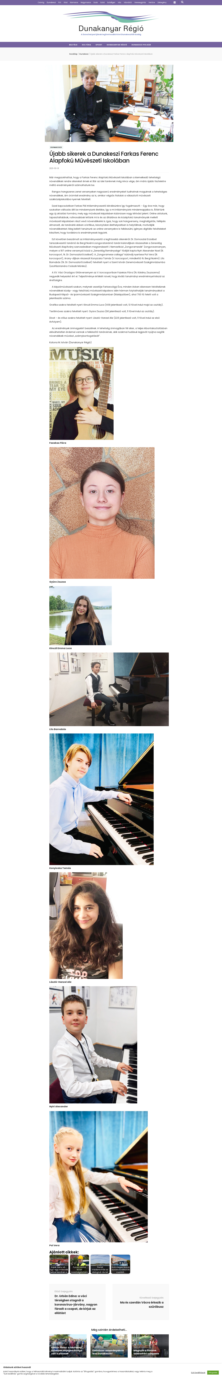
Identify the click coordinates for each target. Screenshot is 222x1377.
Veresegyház (140, 2)
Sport (99, 45)
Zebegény (162, 2)
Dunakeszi (51, 2)
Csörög (41, 2)
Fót (59, 2)
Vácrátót (128, 2)
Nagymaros (86, 2)
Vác (119, 2)
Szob (96, 2)
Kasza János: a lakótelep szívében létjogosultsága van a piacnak (66, 1350)
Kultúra (86, 45)
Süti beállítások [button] (198, 1372)
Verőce (152, 2)
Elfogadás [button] (213, 1372)
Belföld (73, 45)
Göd (65, 2)
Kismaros (74, 2)
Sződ (102, 2)
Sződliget (111, 2)
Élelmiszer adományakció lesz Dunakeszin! (108, 1352)
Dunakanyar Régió (111, 28)
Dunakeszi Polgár (141, 45)
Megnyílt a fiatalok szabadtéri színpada (146, 1352)
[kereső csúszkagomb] (182, 2)
